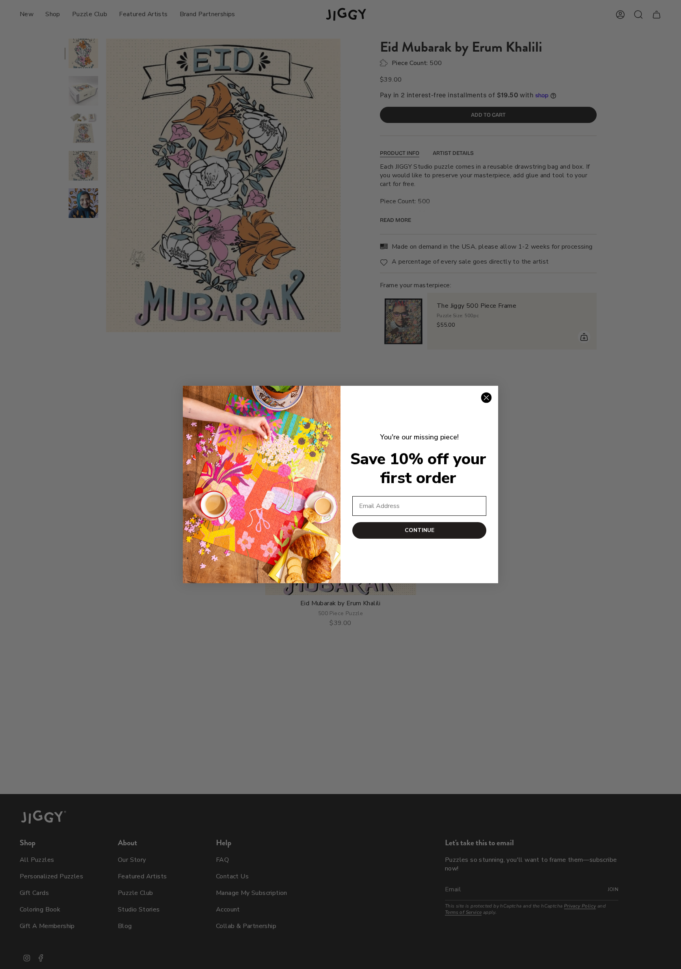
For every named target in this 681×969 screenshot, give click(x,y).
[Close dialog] (486, 397)
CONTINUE (419, 530)
